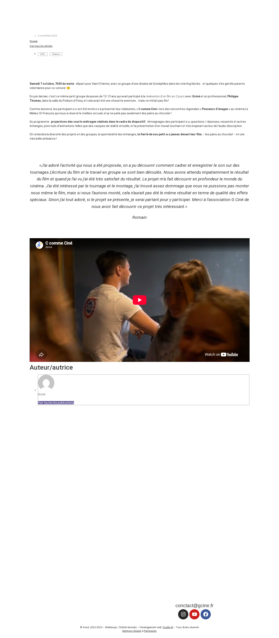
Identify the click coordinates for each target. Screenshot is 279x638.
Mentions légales (131, 631)
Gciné (41, 394)
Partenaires (150, 631)
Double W (168, 627)
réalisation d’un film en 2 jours (165, 96)
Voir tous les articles (41, 46)
